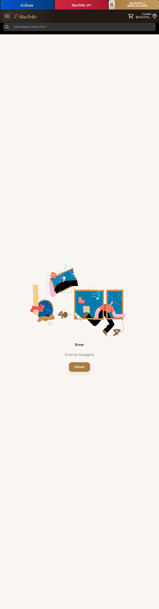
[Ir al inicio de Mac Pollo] (25, 16)
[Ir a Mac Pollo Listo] (81, 5)
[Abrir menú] (7, 16)
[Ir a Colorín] (27, 5)
